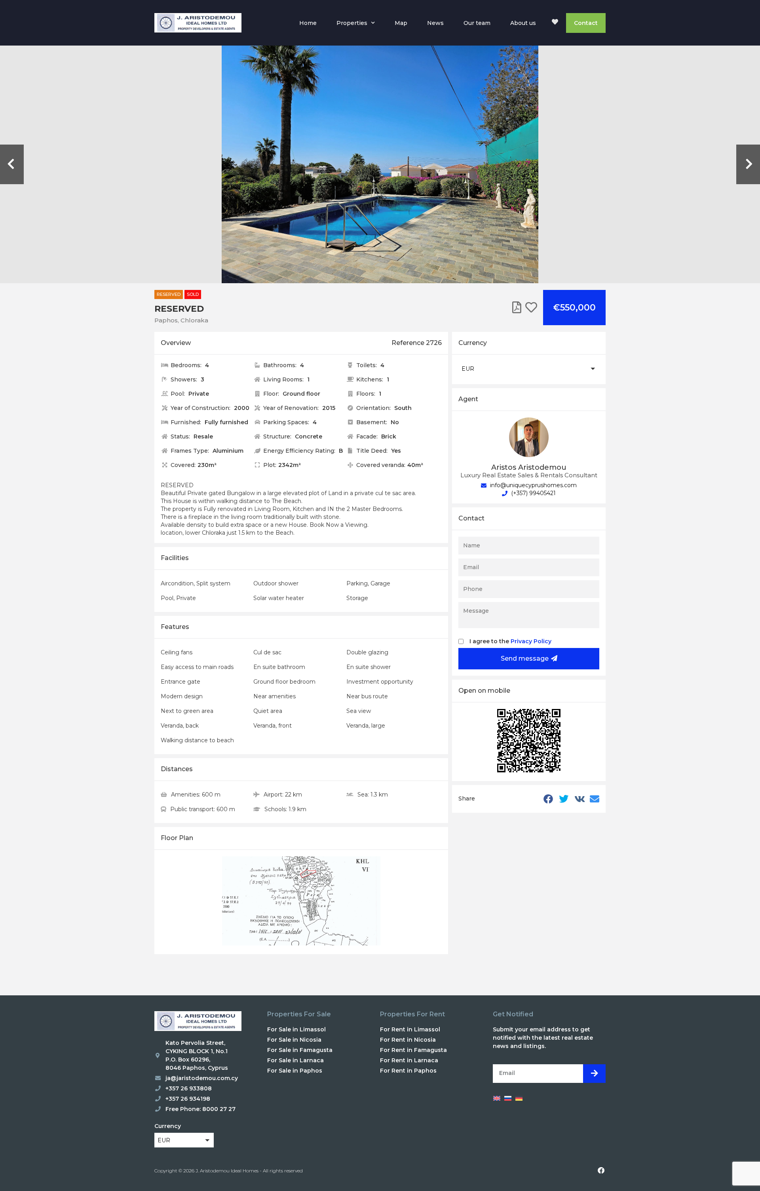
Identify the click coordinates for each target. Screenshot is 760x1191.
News (435, 23)
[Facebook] (601, 1170)
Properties (351, 23)
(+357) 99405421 (532, 493)
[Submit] (594, 1073)
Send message (525, 658)
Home (308, 23)
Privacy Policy (531, 641)
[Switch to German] (518, 1098)
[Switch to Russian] (507, 1098)
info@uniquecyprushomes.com (532, 485)
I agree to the (510, 641)
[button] (528, 368)
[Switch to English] (496, 1098)
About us (523, 23)
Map (401, 23)
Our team (477, 23)
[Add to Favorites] (531, 307)
